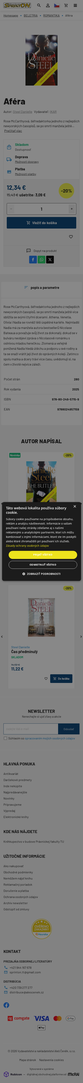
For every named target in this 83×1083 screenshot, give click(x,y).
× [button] (74, 506)
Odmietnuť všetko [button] (43, 565)
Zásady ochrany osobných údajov (27, 546)
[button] (41, 574)
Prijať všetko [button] (42, 555)
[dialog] (41, 541)
